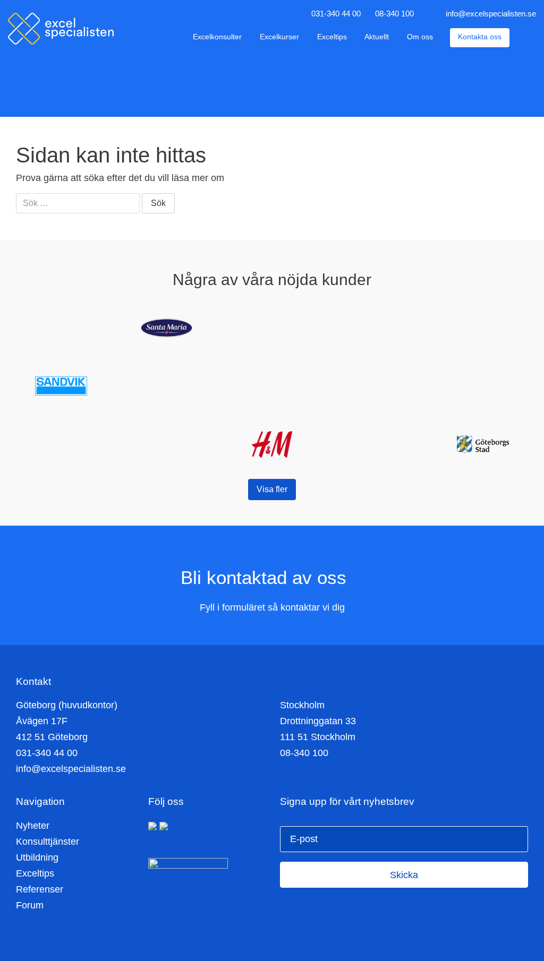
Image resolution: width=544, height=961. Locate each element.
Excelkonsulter (217, 37)
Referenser (39, 889)
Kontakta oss (480, 37)
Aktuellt (376, 37)
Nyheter (32, 825)
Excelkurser (279, 37)
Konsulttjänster (47, 841)
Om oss (420, 37)
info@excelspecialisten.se (491, 13)
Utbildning (37, 857)
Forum (30, 905)
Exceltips (332, 37)
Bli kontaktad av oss (266, 577)
